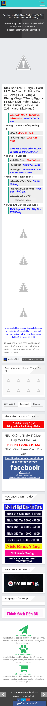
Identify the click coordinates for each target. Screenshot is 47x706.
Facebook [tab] (24, 404)
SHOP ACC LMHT (11, 352)
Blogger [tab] (36, 404)
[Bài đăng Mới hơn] (3, 694)
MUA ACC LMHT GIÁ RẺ (25, 346)
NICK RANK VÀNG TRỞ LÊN (27, 349)
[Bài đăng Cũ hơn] (44, 694)
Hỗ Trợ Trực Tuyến (28, 703)
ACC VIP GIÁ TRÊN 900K (22, 343)
